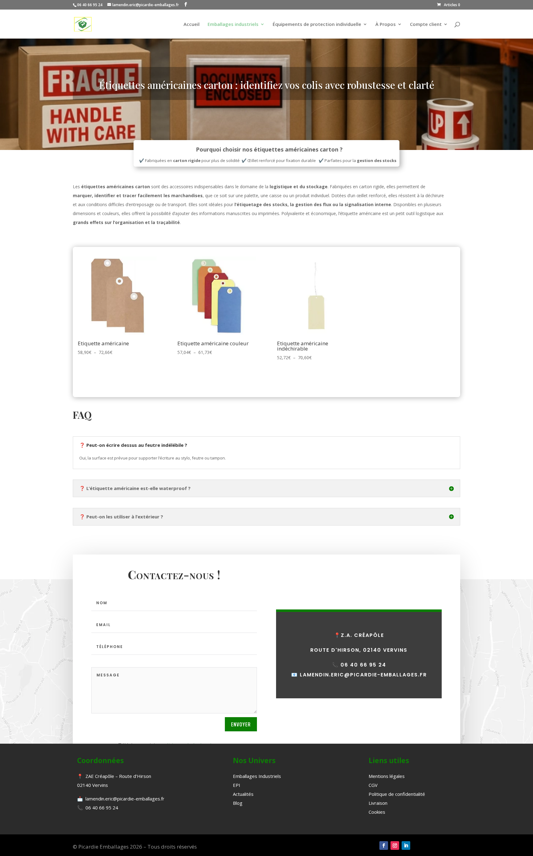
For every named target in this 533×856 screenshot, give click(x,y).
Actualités (243, 794)
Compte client (426, 24)
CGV (373, 785)
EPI (236, 785)
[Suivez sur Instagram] (394, 845)
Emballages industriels (233, 24)
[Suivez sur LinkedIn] (406, 845)
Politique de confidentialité (397, 794)
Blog (237, 803)
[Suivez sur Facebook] (383, 845)
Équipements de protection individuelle (317, 24)
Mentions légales (387, 776)
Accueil (192, 24)
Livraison (378, 803)
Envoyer (241, 724)
